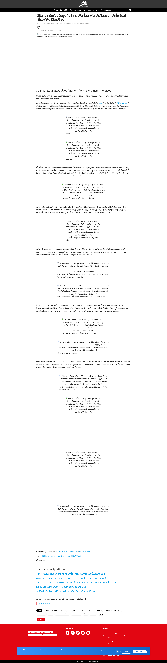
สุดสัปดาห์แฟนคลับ (44, 604)
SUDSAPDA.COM (44, 30)
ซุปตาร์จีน (75, 610)
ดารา (84, 10)
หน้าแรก (55, 10)
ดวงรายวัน (107, 10)
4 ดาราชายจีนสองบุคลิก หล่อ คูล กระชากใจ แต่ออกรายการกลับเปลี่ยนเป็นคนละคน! (71, 574)
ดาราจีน (83, 610)
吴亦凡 (101, 614)
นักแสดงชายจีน (116, 610)
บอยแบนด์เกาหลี (41, 614)
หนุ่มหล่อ (91, 10)
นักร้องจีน (99, 610)
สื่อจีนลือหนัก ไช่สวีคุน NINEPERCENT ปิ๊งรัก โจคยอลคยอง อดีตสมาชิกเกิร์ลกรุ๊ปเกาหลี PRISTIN (76, 582)
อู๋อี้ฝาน (85, 614)
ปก (61, 10)
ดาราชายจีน (91, 610)
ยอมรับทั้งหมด (140, 652)
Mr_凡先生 (62, 556)
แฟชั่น (70, 10)
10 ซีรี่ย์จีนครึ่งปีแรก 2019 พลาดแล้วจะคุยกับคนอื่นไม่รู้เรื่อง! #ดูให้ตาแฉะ (66, 591)
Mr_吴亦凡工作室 (75, 556)
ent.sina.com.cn (61, 552)
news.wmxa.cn (84, 552)
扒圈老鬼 (45, 556)
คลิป (65, 10)
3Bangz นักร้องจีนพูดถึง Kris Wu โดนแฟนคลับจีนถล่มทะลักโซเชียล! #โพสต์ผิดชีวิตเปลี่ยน (67, 23)
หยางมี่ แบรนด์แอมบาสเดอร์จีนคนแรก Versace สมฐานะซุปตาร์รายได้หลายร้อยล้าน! (71, 578)
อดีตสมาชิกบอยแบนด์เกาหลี (62, 614)
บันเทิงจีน (50, 614)
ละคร (38, 635)
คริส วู (100, 103)
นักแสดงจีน (107, 610)
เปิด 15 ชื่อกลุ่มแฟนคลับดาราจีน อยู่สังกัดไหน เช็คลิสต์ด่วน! (61, 587)
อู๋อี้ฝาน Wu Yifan (122, 103)
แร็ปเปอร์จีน (93, 614)
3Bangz (53, 556)
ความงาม (77, 10)
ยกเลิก (126, 652)
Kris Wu (47, 610)
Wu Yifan (54, 610)
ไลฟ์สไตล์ (99, 10)
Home (39, 23)
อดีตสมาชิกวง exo (76, 614)
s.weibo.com (73, 552)
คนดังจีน (62, 610)
